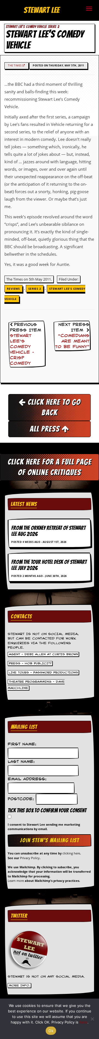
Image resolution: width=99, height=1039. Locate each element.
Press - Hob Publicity (30, 663)
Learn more (16, 881)
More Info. (19, 985)
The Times (15, 65)
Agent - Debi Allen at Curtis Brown (43, 654)
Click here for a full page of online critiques (50, 467)
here (83, 1022)
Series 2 (34, 289)
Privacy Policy (30, 858)
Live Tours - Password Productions (43, 672)
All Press (46, 429)
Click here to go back (53, 407)
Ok (50, 1030)
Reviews (13, 289)
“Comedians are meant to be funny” (72, 341)
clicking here (71, 853)
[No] (92, 1019)
